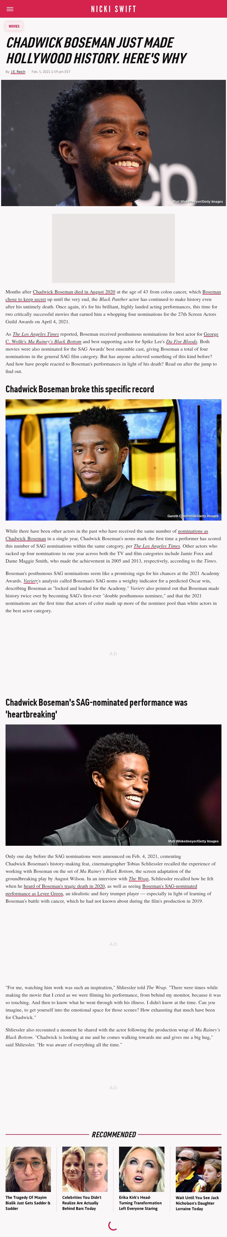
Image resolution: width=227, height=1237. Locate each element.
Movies (14, 26)
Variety (31, 580)
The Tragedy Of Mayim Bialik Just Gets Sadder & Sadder (28, 1203)
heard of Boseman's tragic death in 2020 (64, 886)
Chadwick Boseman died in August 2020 (74, 291)
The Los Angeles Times (36, 333)
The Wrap (138, 878)
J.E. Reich (18, 72)
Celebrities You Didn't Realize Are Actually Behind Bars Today (81, 1203)
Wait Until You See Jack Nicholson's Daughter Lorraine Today (197, 1203)
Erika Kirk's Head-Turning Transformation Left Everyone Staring (140, 1203)
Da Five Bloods (181, 341)
